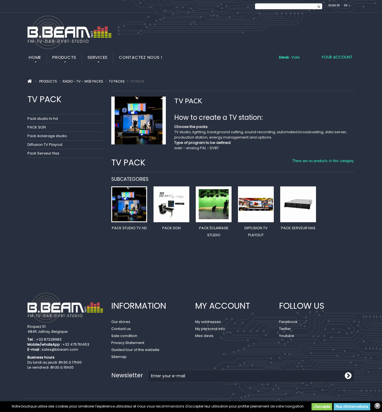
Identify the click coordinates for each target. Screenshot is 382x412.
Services (98, 57)
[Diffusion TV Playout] (256, 204)
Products (64, 57)
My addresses (208, 321)
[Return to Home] (29, 81)
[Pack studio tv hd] (129, 204)
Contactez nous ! (140, 57)
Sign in (334, 5)
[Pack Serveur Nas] (298, 204)
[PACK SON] (171, 204)
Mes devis (204, 335)
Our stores (120, 321)
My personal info (210, 328)
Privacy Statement (127, 342)
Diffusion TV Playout (44, 144)
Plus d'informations (352, 406)
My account (222, 306)
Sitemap (119, 356)
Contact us (121, 328)
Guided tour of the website (135, 349)
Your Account (337, 57)
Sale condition (124, 335)
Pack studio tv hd (42, 118)
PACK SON (36, 127)
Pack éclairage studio (47, 136)
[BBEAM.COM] (69, 32)
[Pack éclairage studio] (214, 204)
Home (35, 57)
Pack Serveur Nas (43, 153)
